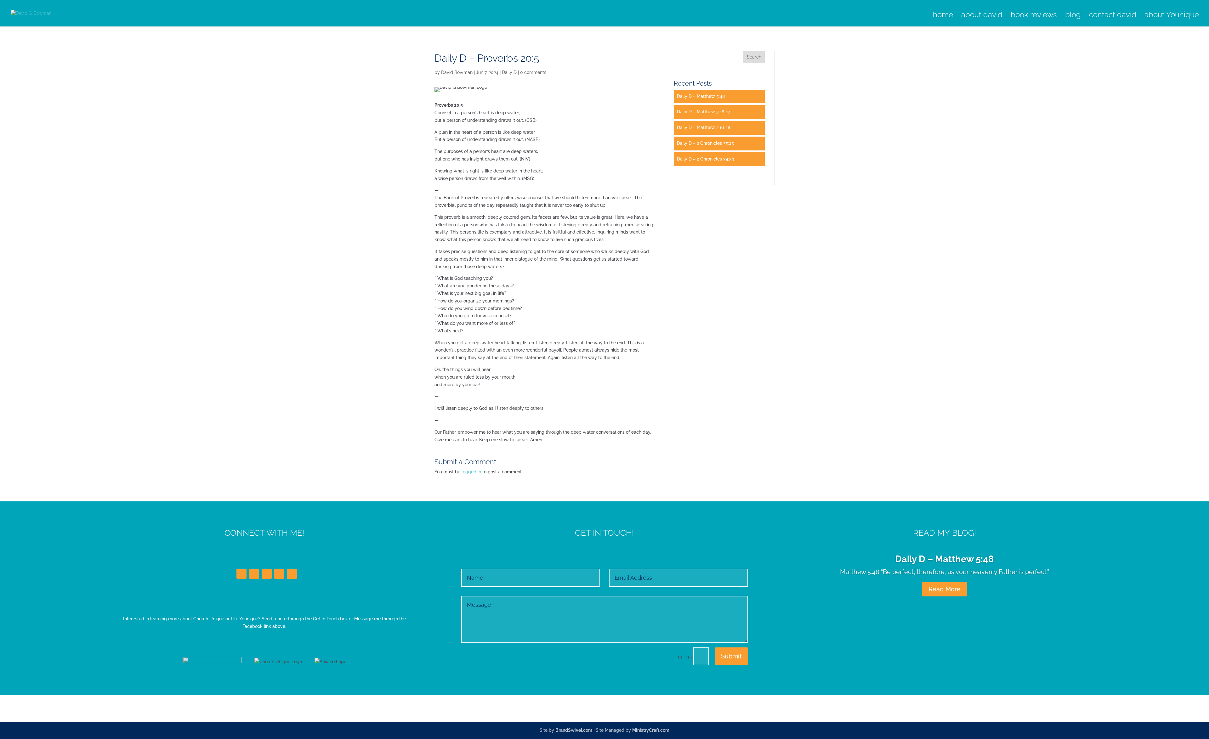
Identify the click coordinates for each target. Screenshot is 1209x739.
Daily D (509, 72)
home (943, 16)
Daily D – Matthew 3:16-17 (703, 111)
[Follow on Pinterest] (292, 574)
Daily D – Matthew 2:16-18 (703, 127)
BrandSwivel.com (573, 730)
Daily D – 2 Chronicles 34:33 (705, 158)
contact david (1112, 16)
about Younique (1171, 16)
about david (981, 16)
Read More (944, 589)
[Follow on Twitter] (254, 574)
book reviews (1034, 16)
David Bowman (457, 72)
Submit (731, 656)
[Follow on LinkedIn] (267, 574)
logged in (471, 471)
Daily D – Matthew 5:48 (701, 96)
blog (1073, 16)
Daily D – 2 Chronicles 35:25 (705, 143)
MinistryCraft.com (650, 730)
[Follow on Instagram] (279, 574)
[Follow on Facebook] (241, 574)
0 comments (533, 72)
